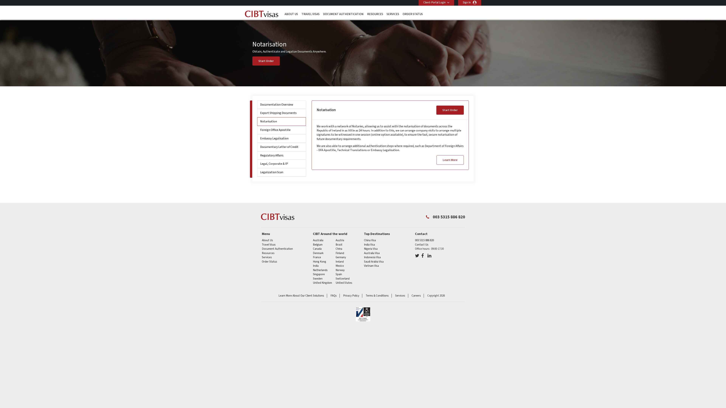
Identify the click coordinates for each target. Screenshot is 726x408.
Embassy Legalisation (274, 138)
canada (317, 249)
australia (318, 240)
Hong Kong (319, 262)
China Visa (370, 240)
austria (340, 240)
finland (340, 253)
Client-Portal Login (434, 3)
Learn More (450, 160)
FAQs (333, 296)
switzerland (343, 279)
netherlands (320, 270)
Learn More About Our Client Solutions (301, 296)
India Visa (369, 245)
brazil (339, 245)
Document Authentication (343, 14)
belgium (318, 245)
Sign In (467, 3)
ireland (340, 262)
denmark (318, 253)
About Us (291, 14)
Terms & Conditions (377, 296)
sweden (318, 279)
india (316, 266)
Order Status (413, 14)
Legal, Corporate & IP (274, 164)
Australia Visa (372, 253)
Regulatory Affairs (271, 155)
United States (344, 283)
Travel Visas (311, 14)
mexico (340, 266)
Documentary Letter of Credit (279, 147)
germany (341, 257)
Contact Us (421, 245)
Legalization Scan (271, 172)
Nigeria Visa (371, 249)
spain (339, 274)
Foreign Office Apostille (275, 130)
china (339, 249)
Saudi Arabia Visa (374, 262)
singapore (319, 274)
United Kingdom (322, 283)
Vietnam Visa (371, 266)
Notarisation (268, 121)
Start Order (266, 61)
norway (340, 270)
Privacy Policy (351, 296)
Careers (416, 296)
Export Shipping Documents (278, 113)
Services (393, 14)
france (317, 257)
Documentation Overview (276, 105)
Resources (375, 14)
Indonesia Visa (372, 257)
